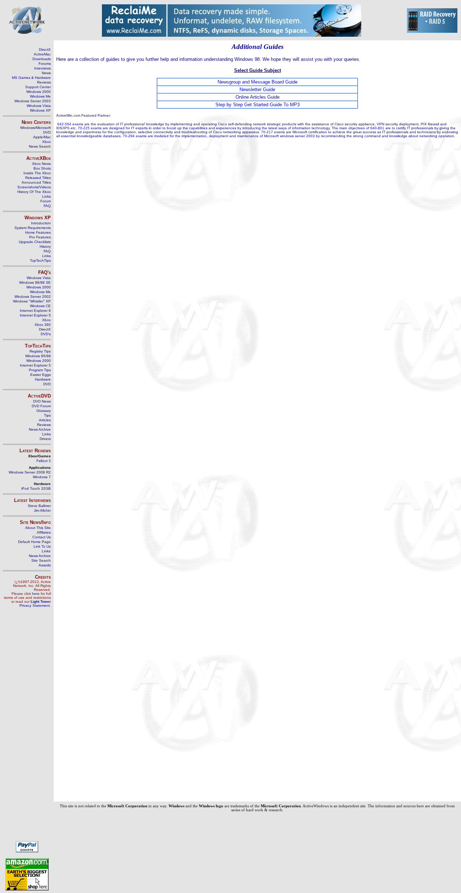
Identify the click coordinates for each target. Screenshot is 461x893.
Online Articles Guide (257, 97)
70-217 (267, 132)
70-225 (84, 128)
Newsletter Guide (257, 89)
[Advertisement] (27, 727)
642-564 (64, 124)
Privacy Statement (34, 605)
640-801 (377, 128)
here (36, 594)
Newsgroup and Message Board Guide (257, 82)
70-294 (129, 136)
